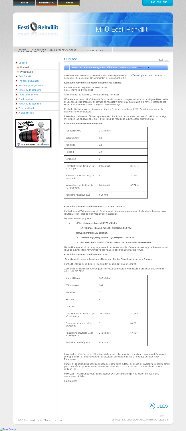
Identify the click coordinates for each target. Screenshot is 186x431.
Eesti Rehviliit (25, 76)
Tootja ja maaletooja (29, 94)
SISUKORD (164, 420)
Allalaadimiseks (26, 113)
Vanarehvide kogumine (30, 90)
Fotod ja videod (26, 108)
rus (165, 2)
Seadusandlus (26, 99)
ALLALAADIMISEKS (148, 420)
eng (159, 2)
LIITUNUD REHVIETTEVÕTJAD (125, 420)
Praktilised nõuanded (29, 81)
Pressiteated (26, 72)
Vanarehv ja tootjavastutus (32, 85)
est (153, 2)
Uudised (23, 63)
